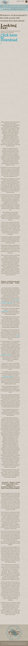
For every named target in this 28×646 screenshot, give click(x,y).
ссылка (18, 336)
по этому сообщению (6, 303)
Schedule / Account (21, 1)
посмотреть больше (7, 376)
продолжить (4, 311)
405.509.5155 (5, 6)
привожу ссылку (5, 355)
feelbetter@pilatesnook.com (17, 6)
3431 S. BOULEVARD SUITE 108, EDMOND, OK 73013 (13, 642)
